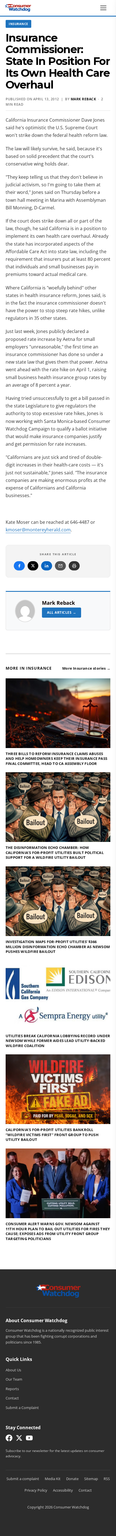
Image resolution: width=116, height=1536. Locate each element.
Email (60, 565)
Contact (12, 1398)
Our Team (14, 1379)
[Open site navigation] (104, 8)
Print (74, 565)
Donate (72, 1478)
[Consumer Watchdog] (18, 8)
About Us (13, 1369)
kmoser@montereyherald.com (38, 530)
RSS (107, 1478)
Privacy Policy (35, 1490)
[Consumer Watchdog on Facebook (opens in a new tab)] (9, 1439)
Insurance (18, 24)
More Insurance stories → (86, 668)
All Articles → (61, 612)
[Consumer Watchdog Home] (58, 1290)
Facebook (19, 565)
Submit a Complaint (22, 1407)
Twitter (33, 565)
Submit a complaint (22, 1478)
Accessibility (63, 1490)
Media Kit (53, 1478)
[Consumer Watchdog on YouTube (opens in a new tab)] (29, 1439)
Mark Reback (58, 602)
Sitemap (91, 1478)
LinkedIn (46, 565)
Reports (12, 1388)
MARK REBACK (83, 99)
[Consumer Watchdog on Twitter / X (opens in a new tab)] (19, 1439)
